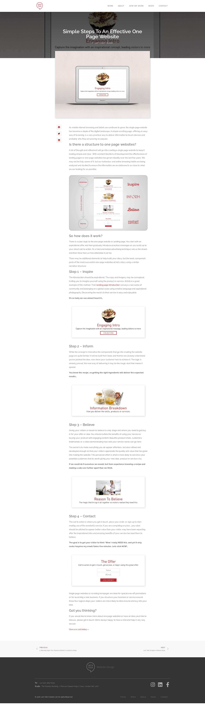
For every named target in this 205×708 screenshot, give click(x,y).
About (121, 6)
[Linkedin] (160, 684)
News (151, 6)
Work (110, 6)
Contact (163, 6)
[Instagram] (152, 684)
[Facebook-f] (167, 684)
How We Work (136, 6)
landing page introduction (108, 285)
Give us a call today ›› (79, 629)
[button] (59, 127)
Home (123, 697)
